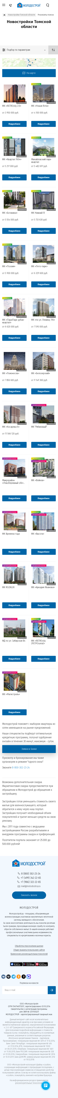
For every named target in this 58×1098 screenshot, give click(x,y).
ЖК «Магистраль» (11, 694)
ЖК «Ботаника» (9, 213)
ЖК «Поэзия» (8, 266)
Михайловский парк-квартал (41, 160)
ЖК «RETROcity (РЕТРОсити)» (38, 642)
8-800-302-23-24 (21, 767)
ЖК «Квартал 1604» (11, 159)
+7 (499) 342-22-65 (31, 877)
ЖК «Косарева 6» (10, 427)
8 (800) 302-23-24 (30, 873)
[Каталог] (4, 15)
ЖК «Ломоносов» (10, 373)
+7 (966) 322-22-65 (31, 882)
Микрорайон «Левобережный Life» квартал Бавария (12, 481)
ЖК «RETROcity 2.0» (11, 106)
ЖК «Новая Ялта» (40, 106)
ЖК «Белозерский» (40, 373)
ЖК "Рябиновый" (39, 427)
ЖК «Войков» (37, 480)
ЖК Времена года (11, 534)
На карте (31, 73)
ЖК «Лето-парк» (39, 266)
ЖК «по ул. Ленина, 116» (43, 320)
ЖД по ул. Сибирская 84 (13, 640)
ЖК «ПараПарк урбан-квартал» (13, 321)
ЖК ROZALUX (8, 587)
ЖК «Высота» (37, 534)
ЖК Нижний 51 (38, 213)
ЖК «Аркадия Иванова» (43, 587)
